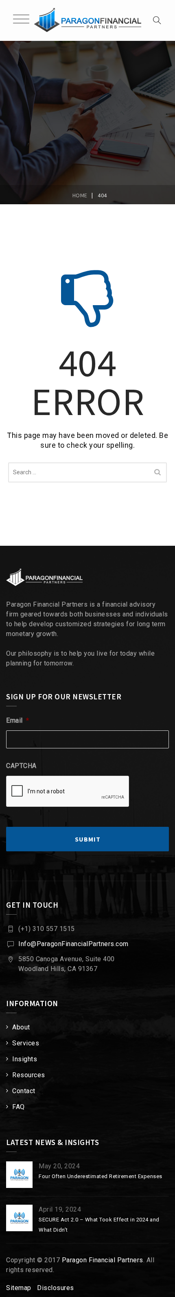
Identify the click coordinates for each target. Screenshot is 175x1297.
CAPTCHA (21, 766)
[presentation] (68, 792)
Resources (28, 1075)
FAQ (18, 1107)
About (21, 1027)
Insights (24, 1059)
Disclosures (55, 1288)
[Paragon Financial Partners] (87, 20)
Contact (23, 1091)
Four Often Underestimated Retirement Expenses (100, 1176)
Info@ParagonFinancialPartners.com (73, 944)
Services (25, 1043)
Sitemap (18, 1288)
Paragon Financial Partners (102, 1260)
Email (17, 720)
